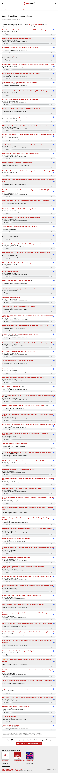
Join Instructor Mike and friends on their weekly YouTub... (15, 309)
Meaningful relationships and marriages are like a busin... (15, 455)
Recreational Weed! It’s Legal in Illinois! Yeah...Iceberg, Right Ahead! (21, 488)
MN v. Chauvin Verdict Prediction (11, 386)
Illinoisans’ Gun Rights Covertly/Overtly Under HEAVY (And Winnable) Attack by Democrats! (28, 632)
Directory (21, 9)
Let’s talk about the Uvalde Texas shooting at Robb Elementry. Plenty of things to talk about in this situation (25, 274)
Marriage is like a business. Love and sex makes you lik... (15, 463)
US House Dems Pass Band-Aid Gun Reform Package (17, 263)
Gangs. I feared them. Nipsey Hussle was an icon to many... (15, 560)
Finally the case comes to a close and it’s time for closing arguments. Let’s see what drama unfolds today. (24, 203)
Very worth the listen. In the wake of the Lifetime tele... (14, 700)
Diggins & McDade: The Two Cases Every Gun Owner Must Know (20, 47)
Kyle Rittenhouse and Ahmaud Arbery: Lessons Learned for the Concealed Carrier (25, 325)
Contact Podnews (16, 770)
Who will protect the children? (9, 229)
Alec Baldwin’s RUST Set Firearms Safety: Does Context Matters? (20, 334)
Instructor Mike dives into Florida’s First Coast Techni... (14, 501)
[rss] (55, 769)
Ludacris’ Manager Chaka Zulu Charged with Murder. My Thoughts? (21, 217)
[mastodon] (47, 769)
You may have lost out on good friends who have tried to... (15, 437)
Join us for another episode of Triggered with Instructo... (15, 345)
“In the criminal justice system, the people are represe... (14, 551)
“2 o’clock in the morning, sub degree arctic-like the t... (14, 626)
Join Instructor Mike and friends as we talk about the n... (15, 246)
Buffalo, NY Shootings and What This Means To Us (16, 280)
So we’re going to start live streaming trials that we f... (14, 212)
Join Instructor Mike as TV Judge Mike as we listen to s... (14, 184)
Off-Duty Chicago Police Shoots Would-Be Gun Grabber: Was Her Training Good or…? (25, 126)
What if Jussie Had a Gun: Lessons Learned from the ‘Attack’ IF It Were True (23, 604)
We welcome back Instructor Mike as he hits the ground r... (15, 418)
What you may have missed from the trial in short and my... (15, 389)
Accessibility (8, 770)
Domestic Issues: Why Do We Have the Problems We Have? (18, 469)
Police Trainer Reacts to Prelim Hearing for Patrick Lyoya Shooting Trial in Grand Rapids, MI (28, 171)
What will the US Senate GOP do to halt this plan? (13, 265)
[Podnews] (24, 4)
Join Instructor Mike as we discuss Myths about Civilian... (15, 238)
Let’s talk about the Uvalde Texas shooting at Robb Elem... (15, 274)
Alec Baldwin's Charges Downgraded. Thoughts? (16, 117)
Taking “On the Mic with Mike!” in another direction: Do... (15, 472)
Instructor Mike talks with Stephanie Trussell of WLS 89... (15, 512)
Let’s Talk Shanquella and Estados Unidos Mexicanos (17, 162)
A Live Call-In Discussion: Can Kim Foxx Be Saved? (16, 538)
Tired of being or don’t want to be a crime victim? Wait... (15, 664)
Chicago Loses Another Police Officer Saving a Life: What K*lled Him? (21, 108)
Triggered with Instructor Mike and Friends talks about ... (15, 292)
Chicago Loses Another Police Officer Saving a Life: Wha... (15, 111)
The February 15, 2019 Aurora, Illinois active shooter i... (14, 589)
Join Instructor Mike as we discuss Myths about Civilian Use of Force (16, 238)
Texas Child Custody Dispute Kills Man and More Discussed (18, 306)
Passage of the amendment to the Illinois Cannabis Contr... (15, 491)
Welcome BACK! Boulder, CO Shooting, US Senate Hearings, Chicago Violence (23, 405)
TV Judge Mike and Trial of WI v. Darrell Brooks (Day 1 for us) (19, 209)
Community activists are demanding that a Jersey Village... (15, 102)
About (21, 769)
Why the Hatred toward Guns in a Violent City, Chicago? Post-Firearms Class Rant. (25, 689)
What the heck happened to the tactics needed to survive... (15, 76)
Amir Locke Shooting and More (11, 297)
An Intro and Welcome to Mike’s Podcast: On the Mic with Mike (15, 728)
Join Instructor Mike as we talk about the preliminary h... (15, 174)
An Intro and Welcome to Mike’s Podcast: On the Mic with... (15, 728)
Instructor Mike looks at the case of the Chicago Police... (15, 645)
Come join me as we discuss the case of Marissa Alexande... (15, 399)
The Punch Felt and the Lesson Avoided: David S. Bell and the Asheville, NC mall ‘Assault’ (27, 680)
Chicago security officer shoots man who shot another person (19, 82)
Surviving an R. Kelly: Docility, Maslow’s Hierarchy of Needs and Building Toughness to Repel (28, 697)
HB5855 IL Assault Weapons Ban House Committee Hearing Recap (20, 153)
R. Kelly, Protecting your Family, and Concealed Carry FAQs (18, 351)
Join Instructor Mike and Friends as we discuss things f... (15, 328)
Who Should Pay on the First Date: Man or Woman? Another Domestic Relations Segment (27, 461)
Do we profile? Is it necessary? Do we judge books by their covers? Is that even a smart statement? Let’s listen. (25, 598)
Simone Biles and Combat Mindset (12, 369)
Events (11, 9)
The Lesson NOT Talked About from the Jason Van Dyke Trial (19, 651)
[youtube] (52, 769)
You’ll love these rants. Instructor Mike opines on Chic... (14, 692)
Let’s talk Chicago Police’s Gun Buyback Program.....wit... (15, 427)
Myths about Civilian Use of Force (11, 235)
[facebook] (49, 769)
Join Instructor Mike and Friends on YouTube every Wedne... (15, 319)
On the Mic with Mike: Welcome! (11, 725)
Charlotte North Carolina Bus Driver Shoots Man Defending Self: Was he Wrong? (24, 91)
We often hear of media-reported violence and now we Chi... (15, 522)
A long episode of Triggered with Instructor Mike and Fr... (15, 337)
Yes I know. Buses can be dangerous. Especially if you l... (14, 94)
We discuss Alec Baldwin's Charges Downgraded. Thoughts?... (16, 120)
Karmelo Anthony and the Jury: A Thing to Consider (16, 38)
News (3, 9)
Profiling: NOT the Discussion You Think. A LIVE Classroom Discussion (22, 595)
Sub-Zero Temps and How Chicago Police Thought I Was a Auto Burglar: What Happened (27, 623)
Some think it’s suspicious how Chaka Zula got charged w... (15, 220)
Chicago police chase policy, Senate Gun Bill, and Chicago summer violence (23, 244)
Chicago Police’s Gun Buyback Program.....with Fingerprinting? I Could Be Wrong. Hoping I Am (28, 424)
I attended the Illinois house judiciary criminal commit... (14, 156)
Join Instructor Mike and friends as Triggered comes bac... (15, 283)
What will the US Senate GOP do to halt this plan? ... (14, 265)
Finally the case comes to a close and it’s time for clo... (14, 203)
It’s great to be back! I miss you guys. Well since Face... (14, 408)
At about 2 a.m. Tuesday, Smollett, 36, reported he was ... (15, 617)
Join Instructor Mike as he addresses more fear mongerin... (15, 194)
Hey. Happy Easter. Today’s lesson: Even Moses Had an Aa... (15, 532)
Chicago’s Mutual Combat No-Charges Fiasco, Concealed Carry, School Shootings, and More (28, 343)
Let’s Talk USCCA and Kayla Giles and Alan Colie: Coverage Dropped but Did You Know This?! (28, 64)
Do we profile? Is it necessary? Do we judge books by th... (15, 598)
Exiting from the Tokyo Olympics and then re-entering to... (15, 372)
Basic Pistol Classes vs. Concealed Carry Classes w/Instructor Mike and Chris (23, 377)
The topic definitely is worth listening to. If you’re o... (14, 139)
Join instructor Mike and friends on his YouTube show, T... (15, 363)
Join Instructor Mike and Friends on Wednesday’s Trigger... (15, 300)
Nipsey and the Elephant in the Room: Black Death (16, 557)
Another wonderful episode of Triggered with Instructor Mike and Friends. (17, 257)
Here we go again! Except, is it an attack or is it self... (14, 683)
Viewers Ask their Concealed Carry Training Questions (17, 360)
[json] (54, 769)
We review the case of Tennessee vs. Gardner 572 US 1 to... (15, 147)
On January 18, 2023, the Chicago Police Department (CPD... (15, 128)
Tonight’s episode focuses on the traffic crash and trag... (15, 482)
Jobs (7, 9)
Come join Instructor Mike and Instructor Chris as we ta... (15, 380)
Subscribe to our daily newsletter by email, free (29, 743)
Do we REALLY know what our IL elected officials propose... (15, 579)
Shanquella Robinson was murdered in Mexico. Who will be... (16, 165)
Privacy (3, 770)
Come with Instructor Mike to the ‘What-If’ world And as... (15, 607)
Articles (15, 9)
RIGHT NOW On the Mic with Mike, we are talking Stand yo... (15, 719)
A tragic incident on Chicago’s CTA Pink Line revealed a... (15, 33)
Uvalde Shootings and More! (10, 271)
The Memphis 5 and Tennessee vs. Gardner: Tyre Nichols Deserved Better (22, 145)
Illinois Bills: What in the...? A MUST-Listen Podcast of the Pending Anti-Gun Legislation (26, 576)
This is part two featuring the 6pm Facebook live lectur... (15, 674)
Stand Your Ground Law (9, 716)
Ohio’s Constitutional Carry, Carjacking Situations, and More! (19, 289)
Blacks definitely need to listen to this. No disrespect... (14, 635)
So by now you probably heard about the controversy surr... (15, 67)
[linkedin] (51, 769)
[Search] (56, 4)
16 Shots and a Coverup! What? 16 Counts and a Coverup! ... (15, 570)
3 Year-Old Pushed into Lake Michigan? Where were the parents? (20, 226)
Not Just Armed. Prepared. (9, 56)
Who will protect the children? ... (10, 229)
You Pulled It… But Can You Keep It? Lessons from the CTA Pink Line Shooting (24, 30)
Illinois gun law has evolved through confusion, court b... (15, 50)
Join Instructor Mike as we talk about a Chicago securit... (15, 85)
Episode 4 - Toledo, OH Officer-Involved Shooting (15, 706)
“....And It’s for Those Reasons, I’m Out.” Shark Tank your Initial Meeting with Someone (26, 452)
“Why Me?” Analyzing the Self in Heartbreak (14, 443)
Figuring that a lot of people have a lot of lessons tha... (14, 654)
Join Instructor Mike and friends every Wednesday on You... (15, 354)
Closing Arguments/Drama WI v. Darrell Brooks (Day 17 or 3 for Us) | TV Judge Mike (25, 200)
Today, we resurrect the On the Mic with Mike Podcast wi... (15, 59)
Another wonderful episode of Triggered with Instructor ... (15, 257)
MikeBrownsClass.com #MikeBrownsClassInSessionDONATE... (13, 710)
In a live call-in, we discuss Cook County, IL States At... (14, 541)
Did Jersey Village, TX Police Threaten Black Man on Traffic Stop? (20, 99)
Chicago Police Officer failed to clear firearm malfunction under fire (21, 73)
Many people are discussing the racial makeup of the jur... (15, 41)
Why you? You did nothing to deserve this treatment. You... (15, 446)
